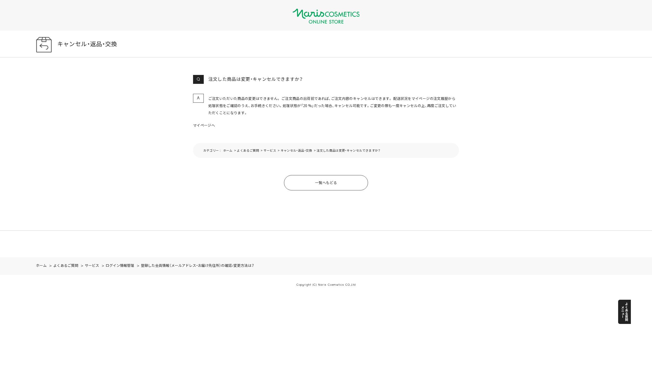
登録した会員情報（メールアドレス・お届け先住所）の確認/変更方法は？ (197, 266)
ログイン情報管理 (120, 266)
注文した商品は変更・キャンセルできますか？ (348, 150)
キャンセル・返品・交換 (296, 150)
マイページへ (204, 125)
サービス (270, 150)
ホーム (228, 150)
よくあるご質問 (248, 150)
